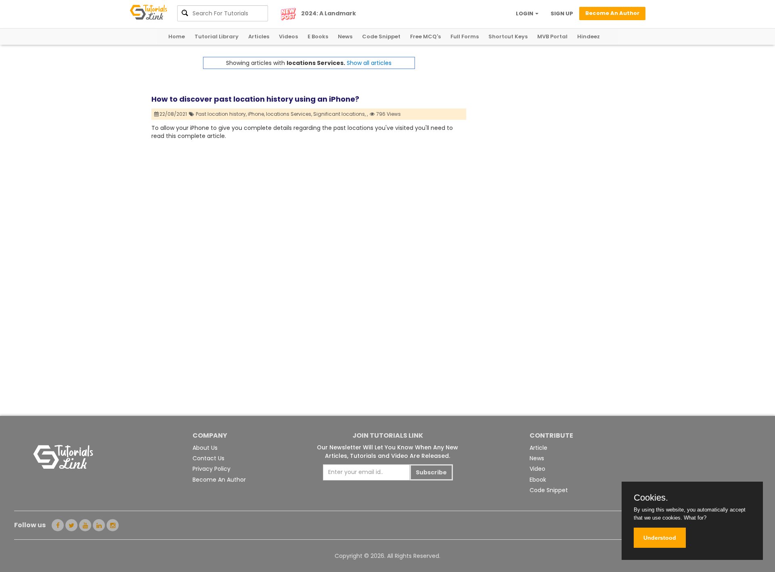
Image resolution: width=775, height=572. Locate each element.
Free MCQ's (425, 36)
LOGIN (525, 13)
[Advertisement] (545, 113)
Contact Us (208, 458)
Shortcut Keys (508, 36)
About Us (205, 448)
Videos (288, 36)
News (345, 36)
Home (176, 36)
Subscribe (431, 472)
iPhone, (256, 114)
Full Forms (464, 36)
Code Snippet (381, 36)
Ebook (538, 480)
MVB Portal (552, 36)
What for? (695, 518)
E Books (318, 36)
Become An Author (219, 480)
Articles (258, 36)
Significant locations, (339, 114)
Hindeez (588, 36)
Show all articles (369, 63)
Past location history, (221, 114)
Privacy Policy (211, 469)
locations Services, (289, 114)
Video (537, 469)
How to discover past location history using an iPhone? (255, 99)
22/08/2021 (173, 114)
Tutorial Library (217, 36)
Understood (659, 537)
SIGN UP (562, 13)
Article (538, 448)
